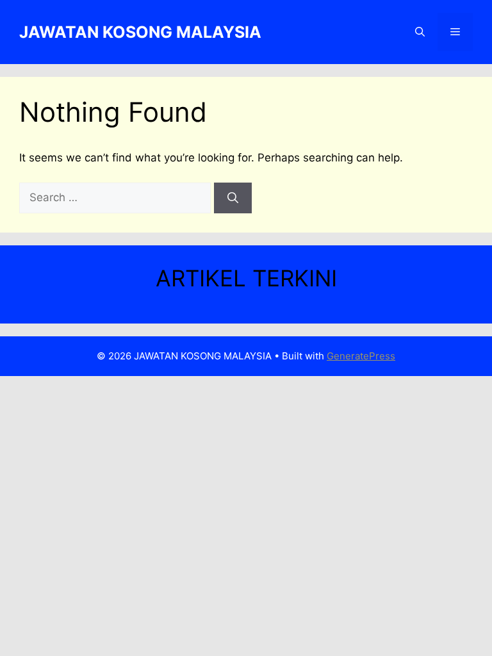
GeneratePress (361, 356)
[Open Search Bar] (420, 32)
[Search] (233, 198)
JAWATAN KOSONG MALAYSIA (140, 32)
